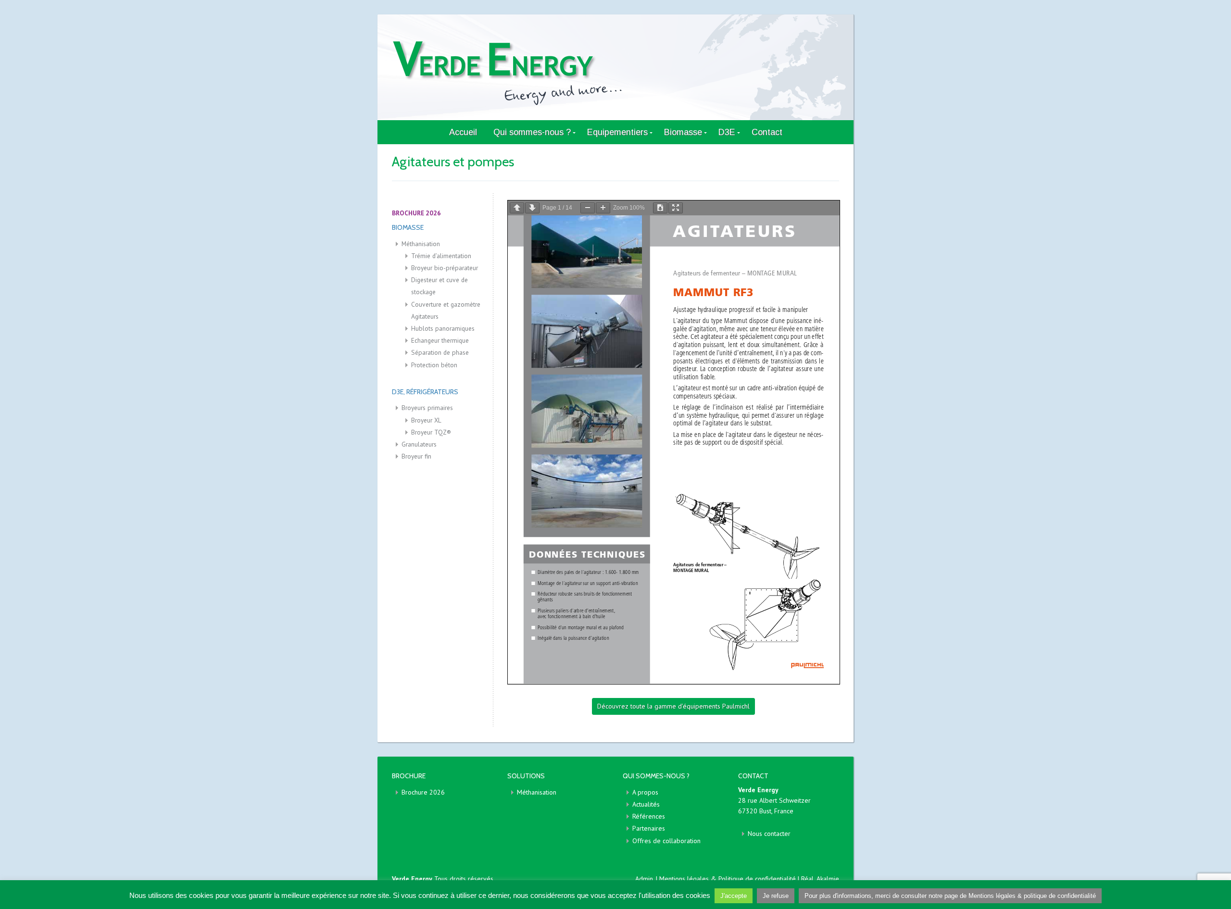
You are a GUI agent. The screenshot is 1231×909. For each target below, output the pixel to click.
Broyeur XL (426, 420)
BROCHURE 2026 (416, 213)
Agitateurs (425, 316)
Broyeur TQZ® (431, 432)
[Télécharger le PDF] (660, 207)
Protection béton (434, 365)
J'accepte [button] (733, 895)
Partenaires (648, 828)
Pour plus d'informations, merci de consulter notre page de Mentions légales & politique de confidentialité (950, 895)
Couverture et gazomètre (445, 304)
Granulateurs (419, 444)
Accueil (463, 132)
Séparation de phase (440, 352)
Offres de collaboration (666, 840)
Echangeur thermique (440, 340)
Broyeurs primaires (427, 407)
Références (648, 816)
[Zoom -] (587, 207)
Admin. (644, 878)
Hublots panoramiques (443, 328)
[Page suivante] (532, 207)
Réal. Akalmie (820, 878)
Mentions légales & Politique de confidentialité (728, 878)
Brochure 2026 (423, 792)
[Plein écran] (675, 207)
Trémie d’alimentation (441, 255)
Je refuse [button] (776, 895)
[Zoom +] (603, 207)
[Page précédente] (517, 207)
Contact (767, 132)
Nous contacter (769, 833)
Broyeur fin (416, 456)
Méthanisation (421, 243)
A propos (645, 792)
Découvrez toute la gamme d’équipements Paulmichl (673, 706)
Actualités (646, 804)
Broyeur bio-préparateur (444, 267)
